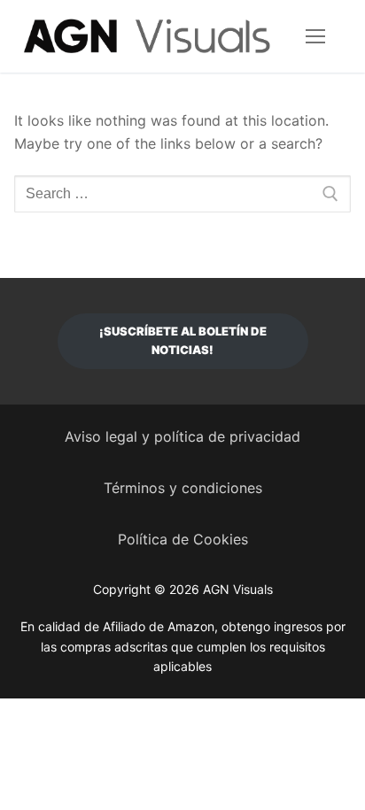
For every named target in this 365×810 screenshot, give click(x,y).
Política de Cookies (183, 539)
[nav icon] (315, 36)
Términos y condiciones (183, 488)
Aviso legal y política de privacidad (182, 436)
